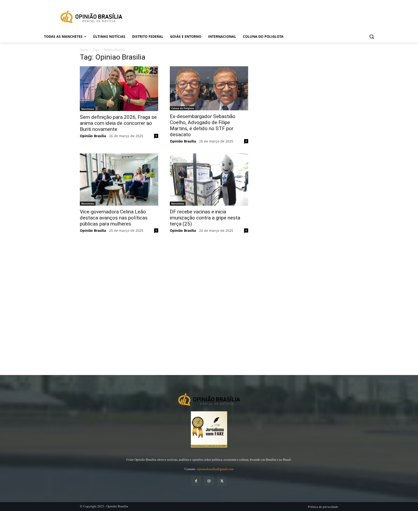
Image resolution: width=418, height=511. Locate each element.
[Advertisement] (296, 136)
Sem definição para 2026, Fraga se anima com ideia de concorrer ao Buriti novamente (118, 123)
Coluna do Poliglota (182, 108)
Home (84, 50)
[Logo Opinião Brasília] (91, 18)
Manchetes (87, 109)
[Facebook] (196, 481)
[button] (371, 36)
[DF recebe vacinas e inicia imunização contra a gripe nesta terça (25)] (209, 179)
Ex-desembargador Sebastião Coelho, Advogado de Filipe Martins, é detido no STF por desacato (202, 125)
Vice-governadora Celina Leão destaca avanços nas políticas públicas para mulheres (114, 218)
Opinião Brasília (93, 136)
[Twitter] (222, 481)
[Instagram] (209, 481)
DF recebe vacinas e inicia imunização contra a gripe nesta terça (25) (205, 218)
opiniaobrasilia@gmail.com (215, 469)
